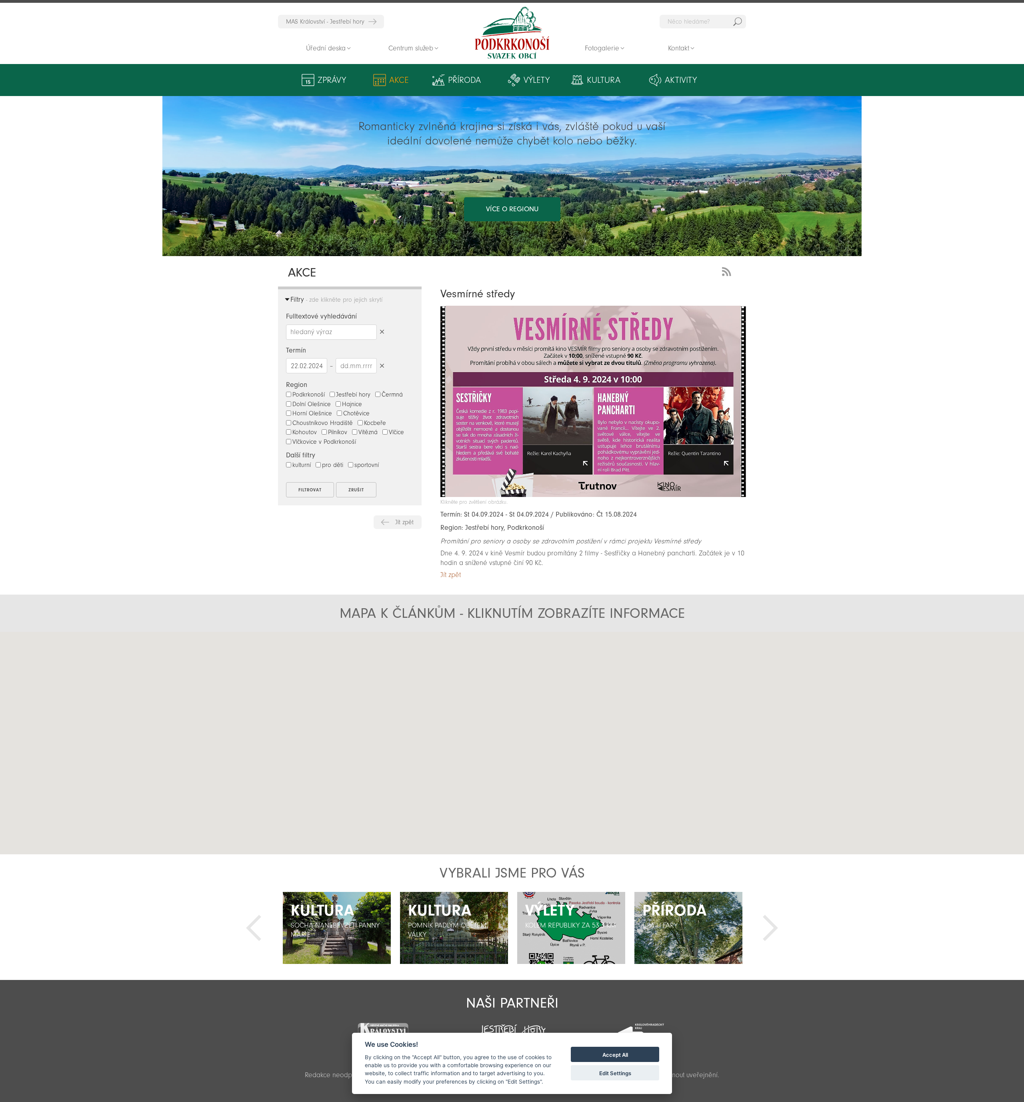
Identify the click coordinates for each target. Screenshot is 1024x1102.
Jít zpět (404, 522)
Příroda (464, 80)
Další (770, 928)
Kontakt (678, 48)
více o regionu (512, 209)
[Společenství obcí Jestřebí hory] (512, 1027)
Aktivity (681, 80)
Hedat (737, 21)
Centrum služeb (410, 48)
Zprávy (332, 80)
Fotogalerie (602, 48)
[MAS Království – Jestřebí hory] (382, 1028)
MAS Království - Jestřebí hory (325, 21)
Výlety (537, 80)
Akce (399, 80)
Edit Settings (615, 1073)
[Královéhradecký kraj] (640, 1028)
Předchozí (253, 928)
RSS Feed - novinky (728, 270)
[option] (336, 928)
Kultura (603, 80)
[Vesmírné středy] (593, 495)
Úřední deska (326, 48)
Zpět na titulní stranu (512, 33)
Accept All (615, 1055)
